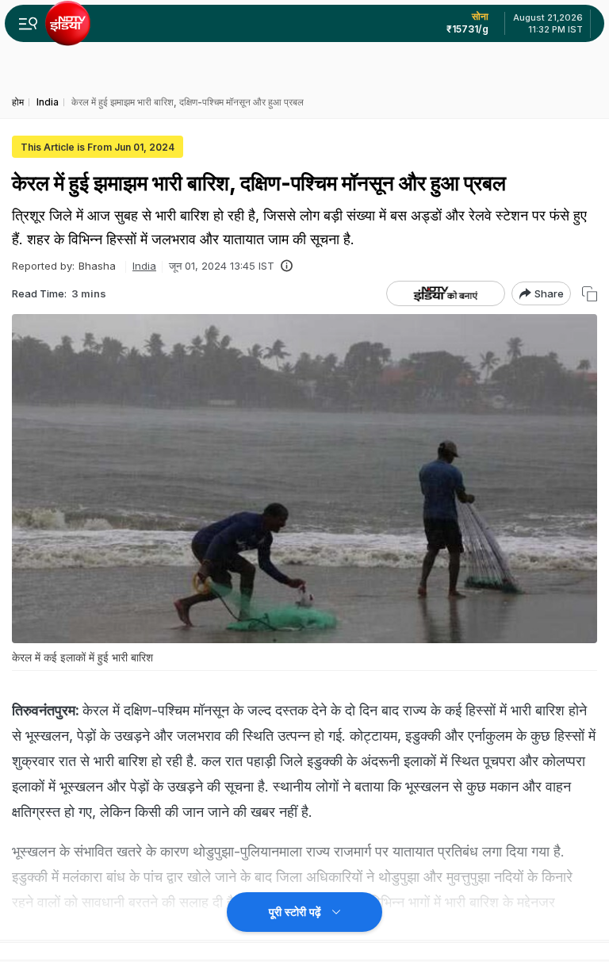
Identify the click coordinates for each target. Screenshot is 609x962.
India (144, 265)
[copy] (589, 293)
